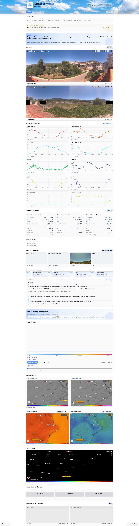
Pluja (66, 411)
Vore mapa (108, 279)
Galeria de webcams (107, 250)
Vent (103, 411)
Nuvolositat (108, 411)
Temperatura (60, 411)
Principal (29, 11)
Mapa (110, 506)
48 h (111, 123)
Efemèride (109, 210)
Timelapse (109, 47)
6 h (104, 123)
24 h (107, 123)
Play (44, 362)
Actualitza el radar (32, 362)
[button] (36, 258)
